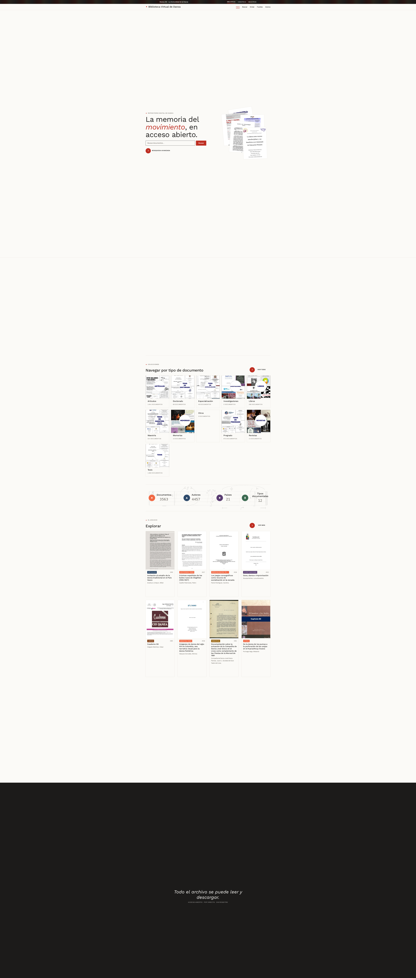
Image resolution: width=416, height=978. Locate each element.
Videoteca (242, 2)
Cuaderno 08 (152, 644)
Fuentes (260, 7)
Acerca (267, 7)
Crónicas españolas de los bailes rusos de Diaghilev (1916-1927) (190, 577)
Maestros (252, 2)
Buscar (244, 7)
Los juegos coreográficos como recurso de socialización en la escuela (222, 577)
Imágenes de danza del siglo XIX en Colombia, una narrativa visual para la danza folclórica (191, 647)
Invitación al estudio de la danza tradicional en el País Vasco (159, 577)
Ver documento (153, 588)
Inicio (238, 7)
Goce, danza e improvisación (255, 575)
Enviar (252, 7)
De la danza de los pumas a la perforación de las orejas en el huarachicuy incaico (255, 646)
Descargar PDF (154, 593)
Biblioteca (231, 2)
